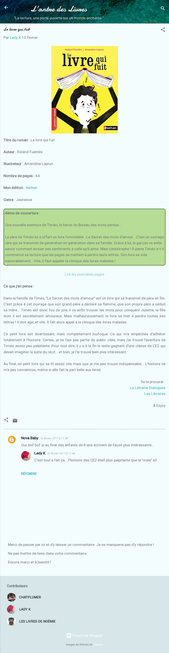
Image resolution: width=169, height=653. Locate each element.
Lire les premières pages (84, 274)
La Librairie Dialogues (147, 388)
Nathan (31, 187)
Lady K (39, 453)
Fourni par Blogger (87, 635)
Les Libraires (154, 393)
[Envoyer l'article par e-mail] (15, 422)
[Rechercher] (162, 9)
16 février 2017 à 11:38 (54, 438)
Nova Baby (29, 438)
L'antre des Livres (59, 8)
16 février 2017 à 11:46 (61, 453)
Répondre (29, 473)
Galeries (98, 644)
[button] (162, 30)
